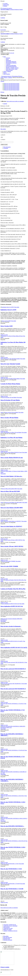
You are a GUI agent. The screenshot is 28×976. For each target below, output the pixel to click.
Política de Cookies (7, 929)
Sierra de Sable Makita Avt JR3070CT (11, 526)
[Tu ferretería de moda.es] (6, 8)
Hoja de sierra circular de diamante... (11, 626)
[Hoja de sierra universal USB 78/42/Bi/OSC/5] (11, 683)
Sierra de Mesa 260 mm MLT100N (10, 491)
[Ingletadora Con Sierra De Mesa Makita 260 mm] (12, 336)
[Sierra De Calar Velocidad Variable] (12, 358)
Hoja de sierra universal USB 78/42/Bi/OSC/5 (13, 688)
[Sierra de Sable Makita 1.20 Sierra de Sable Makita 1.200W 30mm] (14, 472)
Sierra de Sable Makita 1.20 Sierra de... (11, 476)
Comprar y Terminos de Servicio (10, 930)
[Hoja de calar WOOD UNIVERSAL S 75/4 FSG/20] (13, 750)
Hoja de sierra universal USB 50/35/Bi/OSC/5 (13, 668)
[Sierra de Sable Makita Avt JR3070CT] (12, 521)
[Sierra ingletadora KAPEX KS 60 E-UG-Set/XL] (12, 641)
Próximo (2, 92)
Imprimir (5, 103)
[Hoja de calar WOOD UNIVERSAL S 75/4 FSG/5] (12, 703)
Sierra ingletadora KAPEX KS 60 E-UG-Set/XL (14, 647)
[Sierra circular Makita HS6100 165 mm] (13, 452)
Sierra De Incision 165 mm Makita (10, 400)
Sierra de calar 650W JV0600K (9, 566)
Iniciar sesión (6, 4)
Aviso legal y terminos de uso (9, 924)
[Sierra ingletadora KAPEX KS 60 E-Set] (10, 603)
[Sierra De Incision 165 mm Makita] (9, 397)
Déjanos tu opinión (5, 967)
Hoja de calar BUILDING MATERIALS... (12, 826)
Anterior (2, 81)
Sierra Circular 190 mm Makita (9, 417)
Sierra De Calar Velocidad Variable (10, 364)
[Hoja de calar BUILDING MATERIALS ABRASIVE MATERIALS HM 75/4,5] (14, 727)
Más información (7, 147)
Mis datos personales (7, 939)
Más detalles (3, 129)
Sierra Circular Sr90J (7, 326)
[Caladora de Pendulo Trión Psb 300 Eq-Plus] (14, 580)
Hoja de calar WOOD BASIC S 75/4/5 (11, 869)
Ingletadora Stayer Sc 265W (8, 309)
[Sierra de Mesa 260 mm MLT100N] (9, 488)
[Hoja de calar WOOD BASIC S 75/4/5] (10, 863)
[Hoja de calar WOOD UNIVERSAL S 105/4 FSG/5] (13, 795)
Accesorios (5, 148)
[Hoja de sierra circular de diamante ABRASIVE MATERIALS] (14, 620)
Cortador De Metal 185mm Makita (10, 383)
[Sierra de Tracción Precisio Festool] (11, 83)
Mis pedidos (5, 936)
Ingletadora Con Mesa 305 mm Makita (11, 437)
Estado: (2, 108)
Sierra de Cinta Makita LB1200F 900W (12, 507)
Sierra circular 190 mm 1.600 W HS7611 (12, 546)
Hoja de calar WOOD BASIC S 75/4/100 (12, 888)
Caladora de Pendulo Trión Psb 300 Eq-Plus (13, 589)
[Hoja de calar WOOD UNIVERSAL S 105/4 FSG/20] (13, 840)
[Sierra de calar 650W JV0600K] (8, 561)
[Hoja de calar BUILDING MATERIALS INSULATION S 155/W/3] (14, 819)
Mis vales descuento (7, 937)
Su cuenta (5, 3)
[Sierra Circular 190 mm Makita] (11, 412)
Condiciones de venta (8, 928)
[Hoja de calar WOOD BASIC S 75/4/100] (10, 883)
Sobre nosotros (6, 927)
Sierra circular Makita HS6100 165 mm (12, 457)
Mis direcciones (6, 938)
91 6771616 (3, 29)
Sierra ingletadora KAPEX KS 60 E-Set (12, 606)
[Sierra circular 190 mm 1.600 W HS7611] (13, 540)
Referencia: (3, 106)
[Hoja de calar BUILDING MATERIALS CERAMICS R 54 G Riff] (14, 773)
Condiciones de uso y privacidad (10, 925)
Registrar (5, 6)
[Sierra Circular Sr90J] (6, 320)
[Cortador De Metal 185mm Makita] (12, 378)
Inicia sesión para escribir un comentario (15, 101)
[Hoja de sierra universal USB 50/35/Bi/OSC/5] (14, 662)
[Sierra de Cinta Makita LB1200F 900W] (13, 502)
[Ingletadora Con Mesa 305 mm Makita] (13, 432)
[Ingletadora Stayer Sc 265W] (7, 307)
